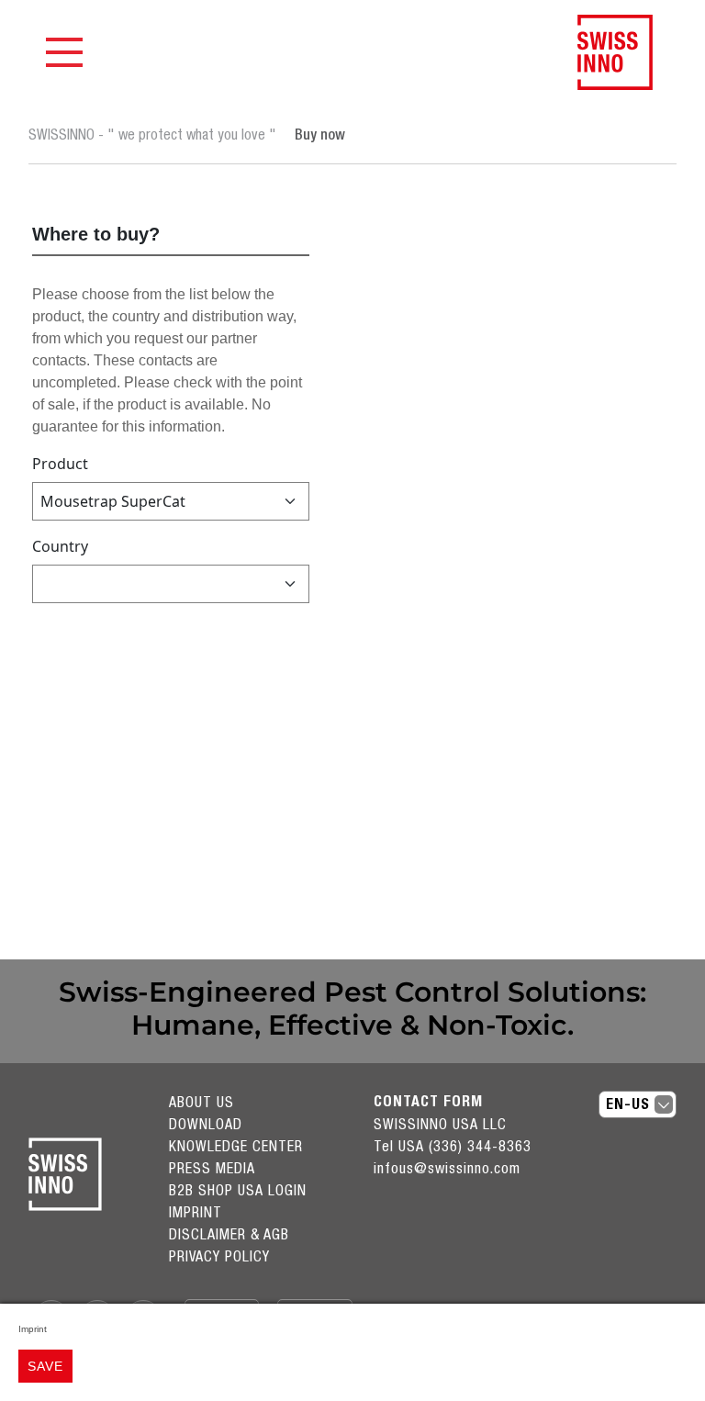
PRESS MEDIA (212, 1168)
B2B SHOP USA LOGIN (238, 1190)
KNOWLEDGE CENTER (236, 1146)
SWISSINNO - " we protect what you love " (152, 134)
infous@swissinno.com (447, 1168)
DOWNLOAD (205, 1123)
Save (45, 1366)
